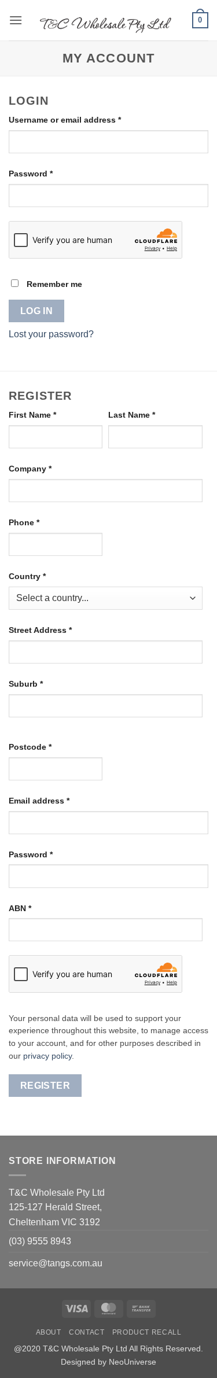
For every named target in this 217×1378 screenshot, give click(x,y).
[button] (16, 20)
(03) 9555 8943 (40, 1241)
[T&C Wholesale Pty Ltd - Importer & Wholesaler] (107, 20)
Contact (86, 1332)
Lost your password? (51, 334)
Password (48, 173)
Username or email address (82, 119)
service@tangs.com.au (55, 1263)
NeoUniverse (132, 1361)
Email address (57, 800)
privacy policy (47, 1056)
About (48, 1332)
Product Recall (147, 1332)
